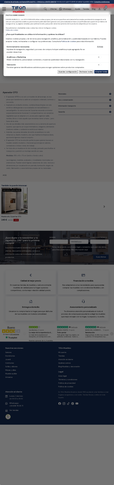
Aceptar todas (101, 72)
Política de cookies (12, 30)
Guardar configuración (67, 72)
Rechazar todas (86, 72)
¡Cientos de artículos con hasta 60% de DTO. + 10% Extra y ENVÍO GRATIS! (30, 2)
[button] (4, 10)
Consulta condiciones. (102, 2)
